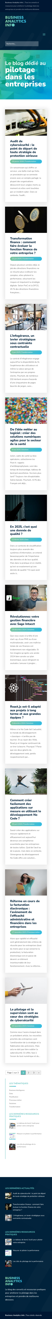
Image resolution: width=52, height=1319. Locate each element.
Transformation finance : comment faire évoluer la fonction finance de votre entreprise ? (23, 245)
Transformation (30, 161)
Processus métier (33, 932)
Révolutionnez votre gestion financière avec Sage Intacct (24, 620)
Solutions (25, 450)
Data (26, 539)
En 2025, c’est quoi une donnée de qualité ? (23, 530)
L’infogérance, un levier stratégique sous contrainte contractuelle (22, 341)
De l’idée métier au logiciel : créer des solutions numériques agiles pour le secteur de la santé (25, 436)
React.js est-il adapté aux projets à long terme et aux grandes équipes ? (25, 712)
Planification (13, 1097)
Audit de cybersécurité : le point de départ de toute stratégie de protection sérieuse (23, 148)
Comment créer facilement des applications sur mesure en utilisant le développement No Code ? (25, 809)
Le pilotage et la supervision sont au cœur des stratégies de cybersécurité (24, 1014)
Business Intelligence (17, 1090)
